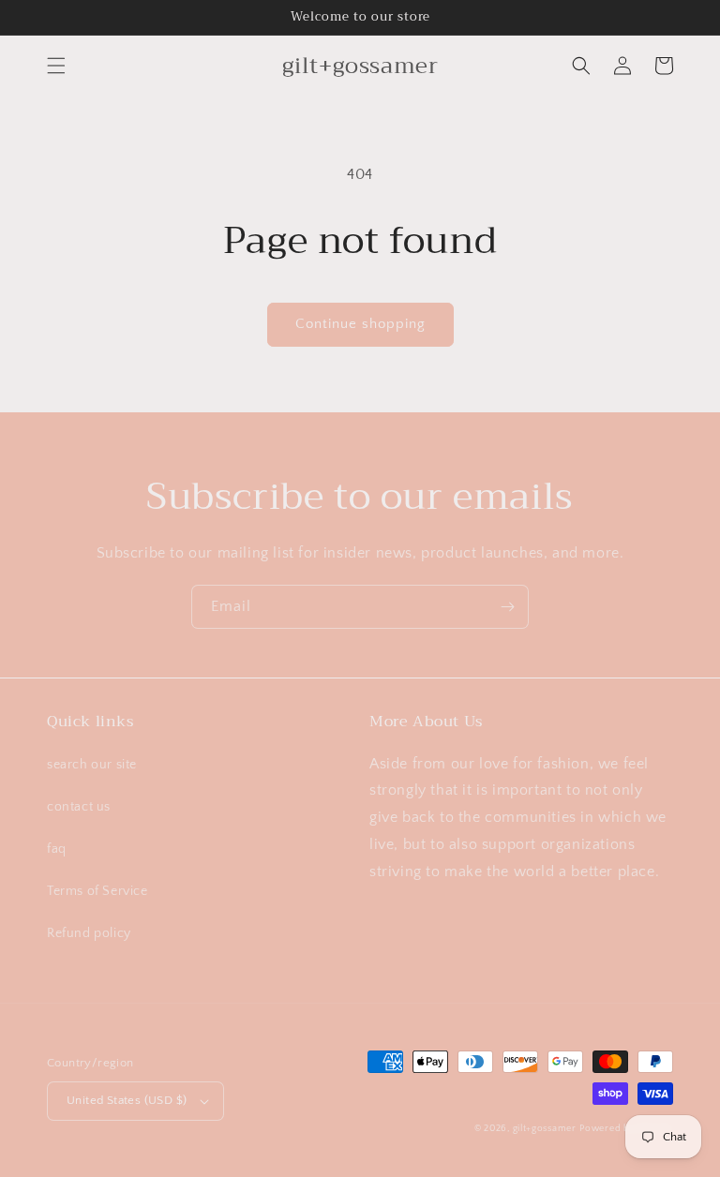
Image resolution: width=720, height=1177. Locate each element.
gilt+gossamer (545, 1129)
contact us (79, 806)
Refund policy (89, 933)
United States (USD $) (127, 1100)
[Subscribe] (507, 607)
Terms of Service (97, 891)
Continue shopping (360, 324)
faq (57, 849)
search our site (92, 764)
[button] (56, 65)
